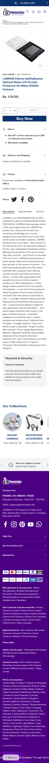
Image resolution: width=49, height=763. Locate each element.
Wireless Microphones (27, 590)
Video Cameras (24, 623)
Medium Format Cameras (25, 636)
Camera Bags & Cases (13, 682)
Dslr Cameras (26, 630)
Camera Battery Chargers (25, 698)
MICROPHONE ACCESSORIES (34, 437)
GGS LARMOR (9, 74)
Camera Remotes (38, 704)
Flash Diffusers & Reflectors (25, 717)
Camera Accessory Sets (15, 619)
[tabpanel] (24, 283)
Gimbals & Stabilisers (13, 720)
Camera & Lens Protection (16, 695)
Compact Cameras (22, 633)
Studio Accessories (30, 732)
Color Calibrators (19, 710)
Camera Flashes (20, 704)
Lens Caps (30, 720)
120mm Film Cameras (35, 616)
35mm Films (34, 619)
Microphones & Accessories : (18, 587)
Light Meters (29, 723)
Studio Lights (24, 735)
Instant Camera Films (23, 610)
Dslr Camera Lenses (29, 662)
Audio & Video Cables (23, 689)
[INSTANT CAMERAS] (12, 422)
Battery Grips (39, 692)
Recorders (8, 594)
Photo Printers (21, 729)
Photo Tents (35, 729)
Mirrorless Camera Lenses (15, 665)
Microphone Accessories (26, 594)
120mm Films (9, 623)
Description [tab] (9, 211)
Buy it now (24, 119)
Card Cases (25, 707)
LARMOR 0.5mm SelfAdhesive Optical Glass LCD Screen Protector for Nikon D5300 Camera (23, 23)
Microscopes (9, 656)
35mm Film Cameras (14, 616)
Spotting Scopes (27, 653)
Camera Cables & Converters (17, 701)
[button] (39, 11)
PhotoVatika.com (15, 746)
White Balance (9, 735)
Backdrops (26, 692)
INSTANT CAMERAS (12, 437)
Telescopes (29, 649)
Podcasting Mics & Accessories (18, 597)
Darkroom (33, 710)
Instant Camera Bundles (34, 613)
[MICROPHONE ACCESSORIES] (34, 422)
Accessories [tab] (42, 211)
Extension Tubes (36, 713)
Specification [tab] (25, 211)
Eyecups (7, 717)
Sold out (33, 110)
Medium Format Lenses (22, 668)
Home (5, 20)
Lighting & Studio (21, 726)
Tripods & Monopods (36, 682)
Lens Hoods (15, 723)
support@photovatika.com (22, 504)
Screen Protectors (11, 732)
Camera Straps (11, 707)
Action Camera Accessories (17, 686)
